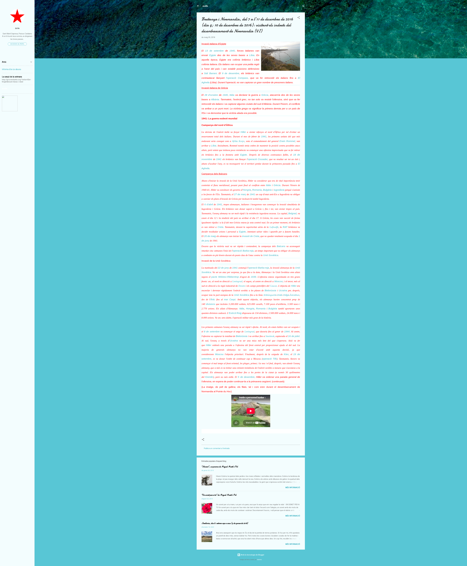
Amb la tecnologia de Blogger (252, 555)
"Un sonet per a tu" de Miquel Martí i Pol (219, 494)
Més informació (292, 487)
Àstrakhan (294, 295)
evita (205, 6)
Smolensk (269, 336)
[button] (298, 18)
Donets (241, 286)
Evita (17, 28)
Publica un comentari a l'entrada (216, 448)
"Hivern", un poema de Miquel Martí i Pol (220, 466)
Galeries (259, 559)
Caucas (273, 286)
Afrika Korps (238, 141)
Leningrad (237, 281)
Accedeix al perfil (17, 44)
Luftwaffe (274, 227)
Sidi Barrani (210, 73)
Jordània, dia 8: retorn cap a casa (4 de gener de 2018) (225, 523)
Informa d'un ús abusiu (11, 69)
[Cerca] (303, 6)
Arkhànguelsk (269, 295)
